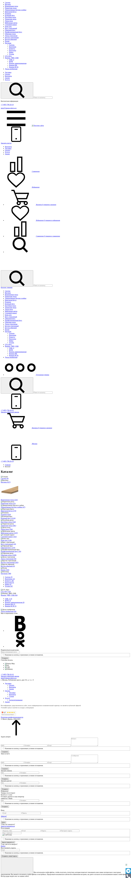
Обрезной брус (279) (8, 548)
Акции (7, 78)
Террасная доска (10, 19)
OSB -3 (11, 60)
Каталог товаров (6, 287)
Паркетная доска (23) (8, 503)
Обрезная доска (10, 34)
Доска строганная (11, 36)
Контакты (8, 76)
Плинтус (12, 48)
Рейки (11, 52)
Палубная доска (10, 17)
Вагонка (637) (6, 482)
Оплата (7, 74)
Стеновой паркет (11, 25)
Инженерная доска (11, 6)
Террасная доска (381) (8, 525)
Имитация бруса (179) (8, 511)
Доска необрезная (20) (8, 611)
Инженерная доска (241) (9, 500)
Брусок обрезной (11, 39)
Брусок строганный (12, 37)
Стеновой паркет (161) (9, 537)
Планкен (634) (6, 514)
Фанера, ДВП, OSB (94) (9, 595)
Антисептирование (16, 700)
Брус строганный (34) (8, 544)
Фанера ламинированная (17, 63)
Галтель (11, 45)
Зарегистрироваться (8, 826)
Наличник (12, 47)
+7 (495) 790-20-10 (7, 104)
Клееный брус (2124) (8, 518)
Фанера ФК (13, 65)
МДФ (11, 61)
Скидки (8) (4, 478)
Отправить (5, 658)
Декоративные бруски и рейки (15, 10)
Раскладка (12, 50)
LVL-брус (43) (6, 591)
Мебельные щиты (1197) (9, 533)
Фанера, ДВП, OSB (12, 58)
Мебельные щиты (11, 23)
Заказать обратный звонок (10, 676)
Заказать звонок (10, 412)
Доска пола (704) (7, 529)
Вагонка (8, 4)
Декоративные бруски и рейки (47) (13, 507)
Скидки (7, 2)
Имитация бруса (10, 12)
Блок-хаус (8, 26)
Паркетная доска (11, 8)
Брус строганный (11, 28)
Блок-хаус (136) (6, 540)
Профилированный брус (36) (11, 551)
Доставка (8, 72)
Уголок (11, 54)
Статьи (11, 696)
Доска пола (9, 21)
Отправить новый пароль (9, 856)
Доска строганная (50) (8, 559)
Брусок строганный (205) (9, 562)
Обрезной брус (10, 30)
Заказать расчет (6, 143)
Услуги (7, 80)
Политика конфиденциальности (12, 717)
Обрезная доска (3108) (8, 555)
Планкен (8, 13)
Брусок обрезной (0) (8, 566)
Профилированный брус (13, 32)
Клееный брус (10, 15)
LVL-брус (8, 56)
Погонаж (8, 43)
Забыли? (4, 816)
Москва (34, 444)
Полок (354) (5, 570)
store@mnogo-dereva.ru (8, 108)
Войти (3, 822)
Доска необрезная (11, 69)
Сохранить (5, 752)
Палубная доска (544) (8, 522)
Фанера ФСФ (13, 67)
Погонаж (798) (6, 573)
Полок (7, 41)
